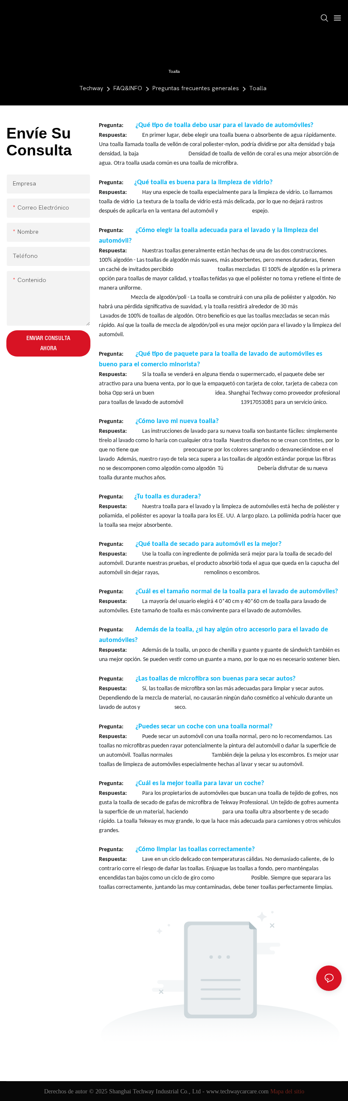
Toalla (258, 88)
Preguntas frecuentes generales (195, 88)
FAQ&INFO (127, 88)
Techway (91, 88)
